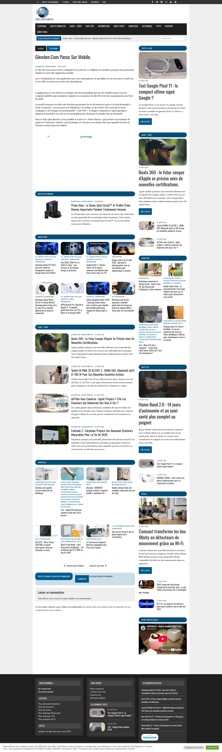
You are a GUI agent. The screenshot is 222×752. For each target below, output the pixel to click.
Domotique (133, 26)
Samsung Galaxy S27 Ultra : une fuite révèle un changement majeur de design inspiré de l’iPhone (46, 268)
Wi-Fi (88, 485)
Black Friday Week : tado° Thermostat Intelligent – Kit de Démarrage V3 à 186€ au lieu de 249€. (72, 548)
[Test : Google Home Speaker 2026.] (97, 729)
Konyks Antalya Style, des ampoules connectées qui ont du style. (123, 490)
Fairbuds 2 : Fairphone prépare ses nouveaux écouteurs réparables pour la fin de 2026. (102, 432)
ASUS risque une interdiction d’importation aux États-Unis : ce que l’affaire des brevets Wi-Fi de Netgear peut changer (163, 588)
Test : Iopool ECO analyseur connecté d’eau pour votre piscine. (71, 512)
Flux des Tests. (44, 710)
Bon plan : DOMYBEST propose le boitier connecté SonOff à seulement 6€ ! (97, 490)
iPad (72, 487)
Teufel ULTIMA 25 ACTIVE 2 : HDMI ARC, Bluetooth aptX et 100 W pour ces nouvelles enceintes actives (103, 372)
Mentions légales (97, 698)
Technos (66, 2)
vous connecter (56, 598)
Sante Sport (119, 26)
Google (98, 259)
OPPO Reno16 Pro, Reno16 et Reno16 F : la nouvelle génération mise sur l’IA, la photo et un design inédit (72, 308)
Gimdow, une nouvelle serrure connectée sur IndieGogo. (44, 490)
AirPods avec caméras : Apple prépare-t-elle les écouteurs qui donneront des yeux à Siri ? (98, 400)
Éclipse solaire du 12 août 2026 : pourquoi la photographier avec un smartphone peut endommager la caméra (122, 265)
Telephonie (41, 26)
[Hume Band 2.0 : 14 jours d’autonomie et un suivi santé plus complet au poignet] (163, 396)
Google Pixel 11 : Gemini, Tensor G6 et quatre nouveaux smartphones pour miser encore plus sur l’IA (97, 268)
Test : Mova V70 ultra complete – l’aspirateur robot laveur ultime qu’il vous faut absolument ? (150, 349)
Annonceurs (95, 695)
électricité (102, 482)
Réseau (144, 493)
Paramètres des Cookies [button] (194, 747)
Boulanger (95, 2)
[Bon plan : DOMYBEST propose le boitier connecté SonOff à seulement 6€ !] (97, 478)
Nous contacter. (97, 688)
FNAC (104, 2)
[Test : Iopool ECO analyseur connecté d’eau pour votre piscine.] (72, 478)
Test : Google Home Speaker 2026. (119, 728)
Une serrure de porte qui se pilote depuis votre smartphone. (123, 534)
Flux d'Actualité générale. (49, 704)
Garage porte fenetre (44, 485)
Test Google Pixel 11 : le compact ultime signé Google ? (158, 91)
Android (75, 482)
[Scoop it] (185, 1)
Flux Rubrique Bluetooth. (49, 713)
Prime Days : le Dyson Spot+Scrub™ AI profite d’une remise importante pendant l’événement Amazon (100, 207)
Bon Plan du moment (45, 193)
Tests (158, 26)
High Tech (90, 26)
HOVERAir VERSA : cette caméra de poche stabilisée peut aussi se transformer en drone (170, 480)
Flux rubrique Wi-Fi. (47, 719)
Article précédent (75, 565)
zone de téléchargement (50, 2)
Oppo (71, 299)
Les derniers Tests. (99, 704)
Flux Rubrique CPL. (46, 716)
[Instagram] (162, 1)
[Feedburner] (180, 1)
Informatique (104, 26)
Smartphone (42, 237)
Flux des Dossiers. (46, 707)
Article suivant (96, 565)
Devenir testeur (45, 691)
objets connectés (58, 26)
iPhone (78, 487)
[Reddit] (166, 1)
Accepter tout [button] (212, 747)
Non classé (66, 482)
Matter (174, 323)
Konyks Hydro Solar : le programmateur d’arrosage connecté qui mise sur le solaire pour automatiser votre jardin (174, 291)
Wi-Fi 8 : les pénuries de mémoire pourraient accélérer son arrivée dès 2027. (171, 606)
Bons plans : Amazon (80, 2)
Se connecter (44, 688)
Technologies (155, 339)
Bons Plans (42, 31)
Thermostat (71, 504)
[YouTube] (171, 1)
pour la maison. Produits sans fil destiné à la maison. (72, 497)
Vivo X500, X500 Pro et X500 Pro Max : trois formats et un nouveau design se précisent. (70, 266)
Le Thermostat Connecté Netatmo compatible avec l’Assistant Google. (96, 545)
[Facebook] (152, 1)
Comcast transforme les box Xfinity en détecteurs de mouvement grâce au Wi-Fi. (162, 537)
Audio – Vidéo (76, 26)
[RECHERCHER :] (173, 38)
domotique (42, 462)
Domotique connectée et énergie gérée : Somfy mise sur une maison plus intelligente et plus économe (150, 285)
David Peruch (87, 201)
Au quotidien (118, 526)
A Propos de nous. (98, 691)
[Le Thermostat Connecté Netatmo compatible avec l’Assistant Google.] (97, 535)
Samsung (48, 259)
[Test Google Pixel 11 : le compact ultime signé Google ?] (163, 77)
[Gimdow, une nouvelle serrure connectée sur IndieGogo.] (46, 478)
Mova (149, 327)
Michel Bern (50, 66)
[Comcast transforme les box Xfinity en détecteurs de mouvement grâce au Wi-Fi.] (163, 522)
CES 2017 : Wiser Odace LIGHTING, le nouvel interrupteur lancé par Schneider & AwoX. (44, 546)
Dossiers (169, 26)
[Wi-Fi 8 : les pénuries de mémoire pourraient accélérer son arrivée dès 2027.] (146, 606)
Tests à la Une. (146, 48)
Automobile (147, 26)
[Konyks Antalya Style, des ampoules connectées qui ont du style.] (123, 478)
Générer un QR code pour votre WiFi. (54, 731)
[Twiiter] (157, 1)
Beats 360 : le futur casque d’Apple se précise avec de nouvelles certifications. (102, 340)
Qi (113, 297)
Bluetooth (51, 482)
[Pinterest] (175, 1)
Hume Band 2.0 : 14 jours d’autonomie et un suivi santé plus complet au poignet (160, 413)
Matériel (64, 489)
